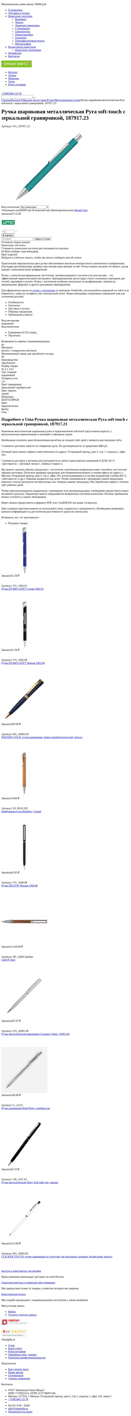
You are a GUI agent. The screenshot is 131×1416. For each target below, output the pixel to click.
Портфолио (14, 53)
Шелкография (23, 43)
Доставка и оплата (19, 13)
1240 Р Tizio (8, 959)
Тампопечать (22, 31)
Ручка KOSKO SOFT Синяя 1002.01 (22, 588)
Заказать (6, 213)
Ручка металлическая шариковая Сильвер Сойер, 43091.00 (35, 1034)
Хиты (11, 81)
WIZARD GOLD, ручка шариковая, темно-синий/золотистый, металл (41, 737)
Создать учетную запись (22, 1314)
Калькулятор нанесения (22, 46)
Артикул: (6, 126)
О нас (11, 1345)
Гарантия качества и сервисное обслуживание (28, 1282)
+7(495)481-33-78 (18, 1399)
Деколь (19, 22)
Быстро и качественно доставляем (21, 1270)
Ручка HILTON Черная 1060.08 (19, 885)
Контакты (14, 56)
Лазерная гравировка (27, 25)
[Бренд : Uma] (8, 228)
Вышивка (20, 19)
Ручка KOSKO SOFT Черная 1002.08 (23, 663)
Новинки (13, 78)
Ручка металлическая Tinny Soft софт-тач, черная (29, 1182)
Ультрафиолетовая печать (30, 40)
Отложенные (15, 1375)
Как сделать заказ (18, 1369)
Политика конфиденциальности (27, 1357)
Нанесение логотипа (20, 16)
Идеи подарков (17, 84)
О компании (15, 10)
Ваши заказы (15, 1372)
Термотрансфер (24, 34)
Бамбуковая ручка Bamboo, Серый (21, 811)
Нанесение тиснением (28, 50)
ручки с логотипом (44, 290)
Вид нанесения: (10, 206)
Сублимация (22, 28)
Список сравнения (19, 1378)
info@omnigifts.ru (18, 1408)
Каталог (13, 72)
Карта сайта (15, 1348)
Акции (12, 75)
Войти (12, 1311)
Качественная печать (13, 1294)
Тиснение (20, 37)
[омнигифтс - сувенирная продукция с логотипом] (16, 66)
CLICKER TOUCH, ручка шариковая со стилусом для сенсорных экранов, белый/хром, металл (56, 1256)
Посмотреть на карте (20, 1411)
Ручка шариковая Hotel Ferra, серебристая (25, 1108)
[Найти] (34, 97)
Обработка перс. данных (22, 1354)
